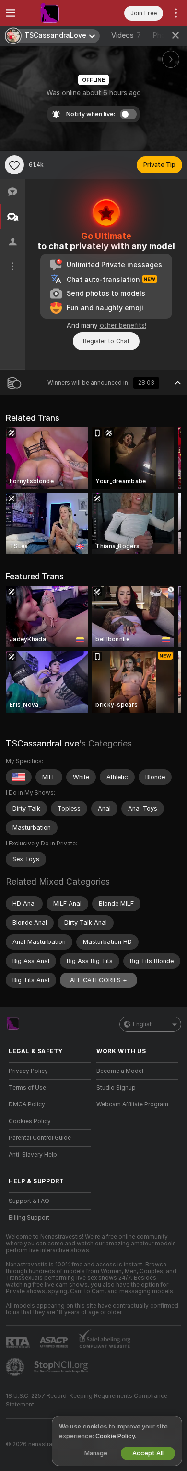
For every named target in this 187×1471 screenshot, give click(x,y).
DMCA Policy (27, 1104)
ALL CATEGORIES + (98, 980)
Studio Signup (116, 1087)
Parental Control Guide (40, 1138)
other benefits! (123, 325)
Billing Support (29, 1217)
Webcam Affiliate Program (132, 1104)
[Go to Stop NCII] (62, 1367)
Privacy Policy (28, 1071)
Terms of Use (27, 1087)
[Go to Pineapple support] (16, 1367)
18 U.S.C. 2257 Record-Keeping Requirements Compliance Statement (86, 1400)
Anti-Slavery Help (33, 1154)
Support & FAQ (29, 1201)
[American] (19, 777)
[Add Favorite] (14, 164)
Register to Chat (106, 341)
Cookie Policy (115, 1435)
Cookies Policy (30, 1121)
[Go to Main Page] (57, 13)
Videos (126, 35)
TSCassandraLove (42, 743)
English (143, 1024)
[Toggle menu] (10, 13)
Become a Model (119, 1071)
